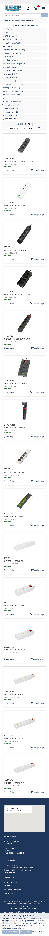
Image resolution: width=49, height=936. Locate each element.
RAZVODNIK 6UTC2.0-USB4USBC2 (17, 383)
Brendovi (7, 21)
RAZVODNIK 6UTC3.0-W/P (14, 694)
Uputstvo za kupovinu (12, 889)
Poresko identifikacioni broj (13, 865)
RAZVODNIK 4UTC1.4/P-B (13, 516)
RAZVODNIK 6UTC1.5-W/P (14, 738)
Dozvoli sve (25, 931)
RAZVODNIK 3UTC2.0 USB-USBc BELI (18, 205)
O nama (7, 886)
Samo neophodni (10, 931)
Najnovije (13, 128)
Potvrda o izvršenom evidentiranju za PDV (18, 868)
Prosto (12, 21)
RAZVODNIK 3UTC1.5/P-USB (14, 428)
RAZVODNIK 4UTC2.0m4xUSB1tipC (17, 294)
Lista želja (9, 170)
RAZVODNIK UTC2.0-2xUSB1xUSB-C (17, 339)
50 (29, 124)
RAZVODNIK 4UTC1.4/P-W (14, 472)
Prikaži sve (26, 128)
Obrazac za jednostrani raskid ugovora (17, 870)
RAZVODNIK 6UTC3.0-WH (13, 561)
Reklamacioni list (9, 872)
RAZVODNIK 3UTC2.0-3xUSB (15, 250)
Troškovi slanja (9, 893)
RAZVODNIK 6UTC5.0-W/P (14, 783)
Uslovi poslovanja (10, 882)
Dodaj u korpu (38, 170)
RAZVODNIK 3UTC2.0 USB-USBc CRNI (18, 161)
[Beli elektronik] (13, 8)
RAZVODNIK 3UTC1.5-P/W (14, 605)
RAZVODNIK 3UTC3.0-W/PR (14, 650)
